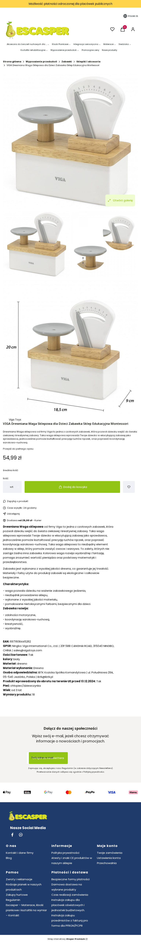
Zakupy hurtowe (17, 895)
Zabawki (67, 61)
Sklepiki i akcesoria (88, 61)
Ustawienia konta (109, 858)
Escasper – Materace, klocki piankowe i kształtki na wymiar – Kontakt (26, 910)
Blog (9, 858)
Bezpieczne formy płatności (70, 879)
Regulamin (13, 900)
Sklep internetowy (66, 938)
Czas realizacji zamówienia (69, 895)
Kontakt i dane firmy (19, 853)
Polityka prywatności (65, 853)
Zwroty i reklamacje (19, 879)
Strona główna (12, 61)
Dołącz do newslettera (48, 758)
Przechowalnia (107, 863)
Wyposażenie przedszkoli (41, 61)
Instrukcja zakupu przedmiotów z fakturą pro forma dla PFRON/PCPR (69, 920)
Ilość (5, 478)
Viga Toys (15, 419)
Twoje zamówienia (109, 853)
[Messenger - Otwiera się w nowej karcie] (21, 834)
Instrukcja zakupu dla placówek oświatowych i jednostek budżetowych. (68, 905)
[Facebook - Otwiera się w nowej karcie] (12, 834)
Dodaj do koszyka (75, 487)
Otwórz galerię (123, 200)
